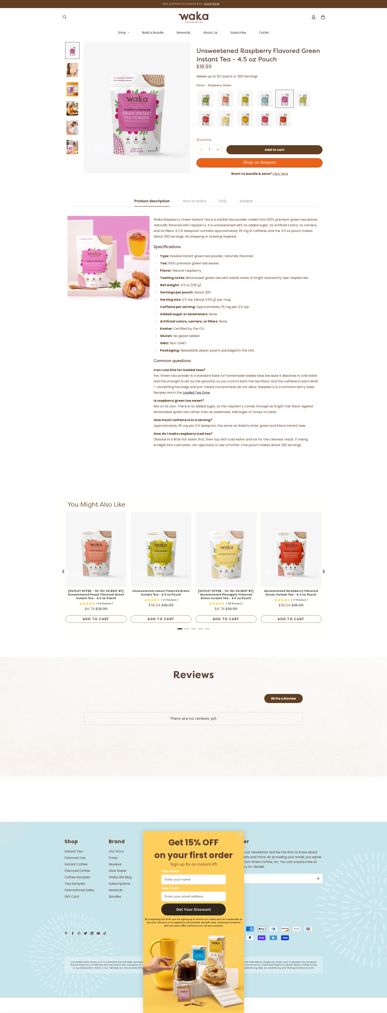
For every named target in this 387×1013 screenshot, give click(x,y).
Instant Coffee (75, 864)
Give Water (118, 870)
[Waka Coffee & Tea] (193, 17)
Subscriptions (119, 883)
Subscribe (238, 32)
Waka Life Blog (120, 877)
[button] (193, 909)
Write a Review (283, 698)
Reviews (115, 864)
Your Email (170, 888)
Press (113, 857)
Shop (122, 32)
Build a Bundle (153, 32)
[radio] (206, 99)
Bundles (115, 896)
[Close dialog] (240, 835)
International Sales (79, 890)
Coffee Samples (77, 877)
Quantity (204, 140)
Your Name (170, 871)
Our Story (116, 851)
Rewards (183, 32)
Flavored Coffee (77, 870)
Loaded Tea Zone (196, 392)
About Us (210, 32)
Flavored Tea (74, 857)
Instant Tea (73, 851)
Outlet (264, 32)
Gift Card (71, 896)
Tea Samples (74, 883)
